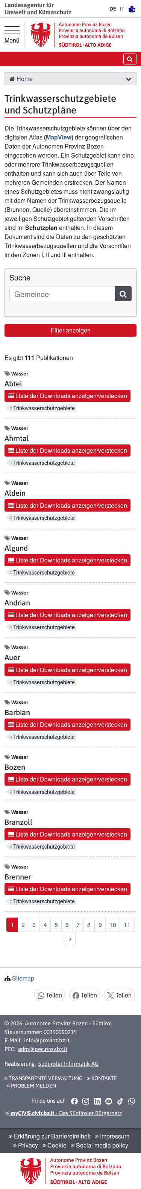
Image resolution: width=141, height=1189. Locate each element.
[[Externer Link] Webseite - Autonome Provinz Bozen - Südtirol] (78, 34)
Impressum (114, 1136)
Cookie (56, 1145)
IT (122, 9)
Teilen (53, 995)
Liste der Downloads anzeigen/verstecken (70, 395)
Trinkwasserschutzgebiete (44, 408)
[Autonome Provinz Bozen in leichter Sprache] (131, 9)
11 (127, 924)
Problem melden (33, 1086)
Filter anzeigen (71, 330)
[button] (128, 79)
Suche (19, 277)
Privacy (27, 1145)
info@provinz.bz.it (47, 1040)
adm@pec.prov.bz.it (42, 1049)
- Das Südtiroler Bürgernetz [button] (65, 1113)
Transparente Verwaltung (45, 1078)
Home (24, 78)
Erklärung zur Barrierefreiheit (51, 1136)
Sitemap (23, 978)
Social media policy (101, 1145)
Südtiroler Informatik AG (68, 1063)
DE (112, 9)
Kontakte (103, 1078)
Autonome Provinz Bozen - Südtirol (68, 1023)
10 (112, 924)
